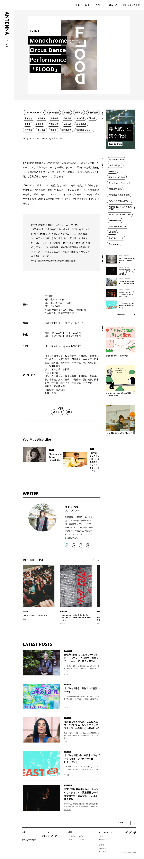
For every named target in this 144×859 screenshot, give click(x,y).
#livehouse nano (116, 159)
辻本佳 (92, 118)
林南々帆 (67, 124)
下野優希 (41, 118)
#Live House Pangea (118, 183)
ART (64, 623)
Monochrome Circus (34, 112)
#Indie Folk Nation (117, 226)
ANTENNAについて (107, 832)
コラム (70, 839)
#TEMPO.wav (114, 220)
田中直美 (67, 118)
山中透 (28, 124)
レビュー (81, 836)
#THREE (112, 171)
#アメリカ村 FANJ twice (119, 200)
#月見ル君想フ (115, 165)
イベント (25, 836)
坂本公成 (80, 118)
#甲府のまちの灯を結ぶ (119, 195)
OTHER (66, 674)
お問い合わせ (102, 848)
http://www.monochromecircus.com (56, 260)
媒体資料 (101, 845)
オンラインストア (49, 836)
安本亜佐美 (54, 112)
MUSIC (24, 619)
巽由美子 (54, 118)
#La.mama (113, 244)
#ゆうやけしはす (116, 238)
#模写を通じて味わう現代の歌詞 (119, 207)
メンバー (101, 836)
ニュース (46, 832)
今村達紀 (41, 130)
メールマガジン (103, 839)
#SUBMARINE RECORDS (119, 214)
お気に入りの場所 (29, 839)
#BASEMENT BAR (116, 177)
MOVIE (66, 741)
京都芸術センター (84, 130)
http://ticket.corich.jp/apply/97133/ (63, 346)
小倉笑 (67, 112)
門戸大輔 (28, 130)
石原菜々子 (53, 124)
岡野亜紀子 (66, 130)
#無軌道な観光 (115, 189)
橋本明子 (39, 124)
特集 (23, 832)
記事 (70, 832)
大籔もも (28, 118)
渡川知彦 (79, 112)
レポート (81, 839)
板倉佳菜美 (81, 124)
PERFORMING (100, 623)
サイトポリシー (103, 851)
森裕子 (53, 130)
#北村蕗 (112, 232)
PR (70, 810)
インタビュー (72, 836)
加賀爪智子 (93, 112)
